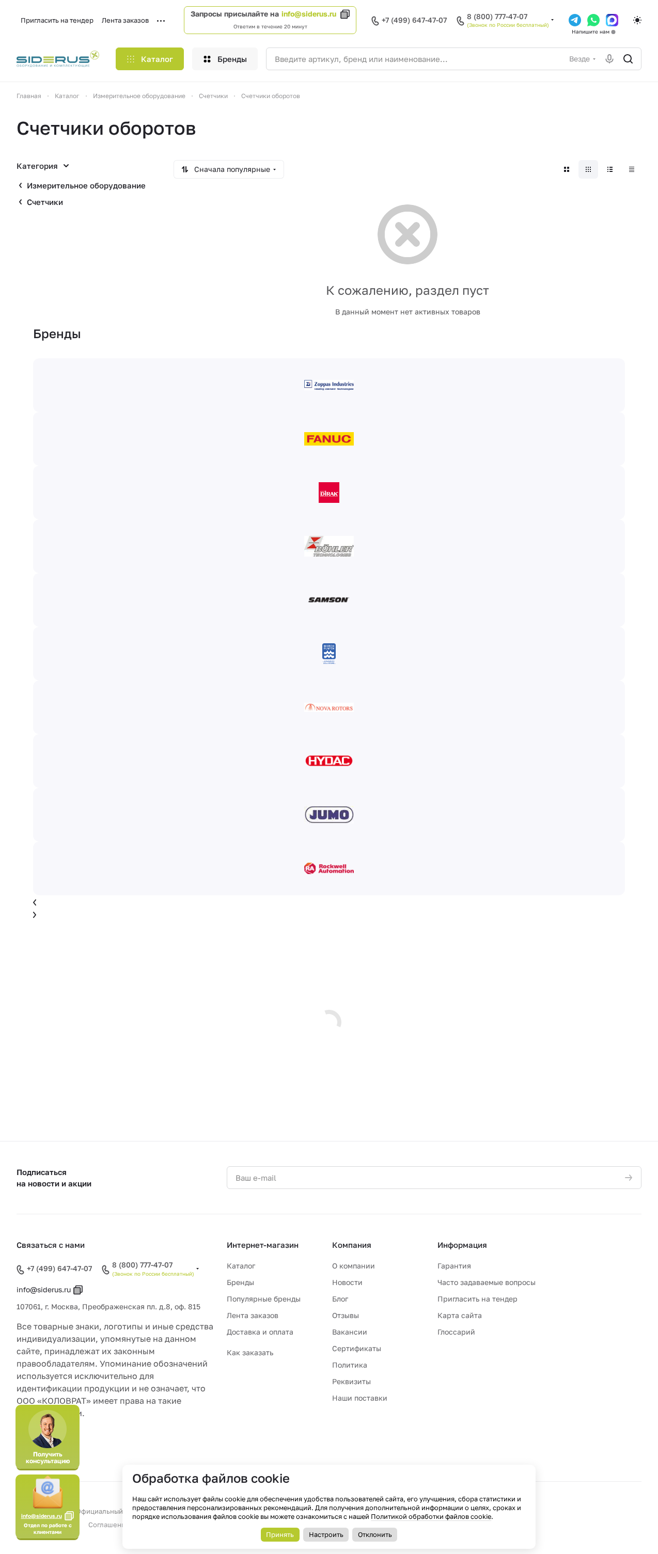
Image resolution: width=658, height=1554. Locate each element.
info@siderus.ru (308, 13)
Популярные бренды (264, 1298)
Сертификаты (356, 1348)
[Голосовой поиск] (609, 59)
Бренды (240, 1282)
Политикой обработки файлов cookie (431, 1516)
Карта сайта (459, 1315)
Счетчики (45, 202)
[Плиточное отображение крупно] (566, 169)
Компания (351, 1244)
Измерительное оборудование (86, 185)
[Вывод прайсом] (631, 169)
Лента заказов (252, 1315)
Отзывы (345, 1315)
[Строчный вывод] (610, 169)
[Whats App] (593, 20)
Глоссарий (456, 1331)
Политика (349, 1364)
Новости (347, 1282)
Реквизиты (351, 1381)
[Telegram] (575, 20)
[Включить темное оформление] (637, 20)
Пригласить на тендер (477, 1298)
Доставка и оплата (260, 1331)
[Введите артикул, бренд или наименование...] (628, 58)
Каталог (241, 1265)
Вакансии (349, 1331)
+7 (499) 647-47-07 (414, 19)
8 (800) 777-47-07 (497, 16)
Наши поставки (359, 1397)
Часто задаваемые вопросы (486, 1282)
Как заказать (250, 1352)
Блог (340, 1298)
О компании (353, 1265)
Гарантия (454, 1265)
